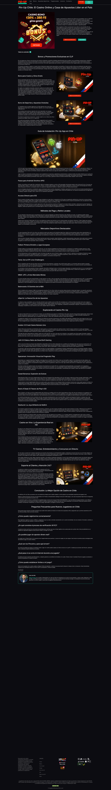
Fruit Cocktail (41, 765)
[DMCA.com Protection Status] (55, 785)
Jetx (40, 772)
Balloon (40, 763)
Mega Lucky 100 (42, 774)
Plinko (40, 776)
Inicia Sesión (89, 2)
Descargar (81, 1)
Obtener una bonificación (70, 39)
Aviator (40, 761)
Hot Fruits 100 (42, 770)
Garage (40, 768)
